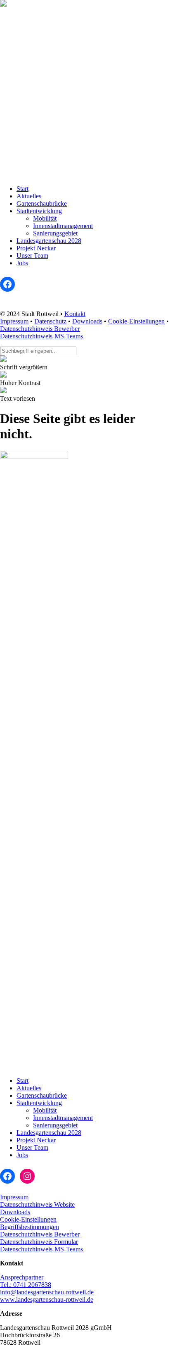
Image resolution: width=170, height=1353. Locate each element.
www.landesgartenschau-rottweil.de (46, 1299)
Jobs (22, 262)
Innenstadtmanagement (63, 225)
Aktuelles (29, 196)
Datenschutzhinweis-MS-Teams (41, 336)
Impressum (14, 321)
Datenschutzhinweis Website (37, 1204)
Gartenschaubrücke (42, 203)
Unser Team (32, 255)
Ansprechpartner (21, 1277)
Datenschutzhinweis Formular (39, 1241)
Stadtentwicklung (39, 210)
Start (22, 188)
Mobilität (45, 218)
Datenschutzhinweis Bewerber (40, 328)
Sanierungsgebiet (55, 233)
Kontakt (74, 313)
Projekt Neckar (36, 248)
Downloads (87, 321)
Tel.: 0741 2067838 (25, 1284)
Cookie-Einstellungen (136, 321)
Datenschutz (50, 321)
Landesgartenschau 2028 (49, 240)
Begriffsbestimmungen (29, 1226)
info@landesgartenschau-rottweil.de (47, 1292)
